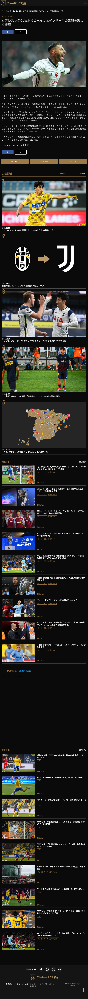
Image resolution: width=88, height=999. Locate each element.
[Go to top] (85, 990)
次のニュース (73, 162)
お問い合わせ (30, 984)
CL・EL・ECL (42, 472)
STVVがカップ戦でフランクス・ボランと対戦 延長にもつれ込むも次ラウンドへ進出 (61, 912)
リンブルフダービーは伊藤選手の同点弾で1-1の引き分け (60, 777)
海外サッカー (52, 472)
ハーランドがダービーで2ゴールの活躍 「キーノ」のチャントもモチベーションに (61, 934)
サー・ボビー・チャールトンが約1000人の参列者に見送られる (61, 867)
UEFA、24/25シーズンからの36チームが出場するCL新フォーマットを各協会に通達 (61, 489)
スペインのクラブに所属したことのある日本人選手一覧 (25, 451)
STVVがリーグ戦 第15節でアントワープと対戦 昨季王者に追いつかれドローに (61, 845)
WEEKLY (62, 173)
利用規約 (9, 984)
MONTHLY (83, 173)
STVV (39, 761)
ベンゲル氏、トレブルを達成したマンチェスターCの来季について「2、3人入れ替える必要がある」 (61, 623)
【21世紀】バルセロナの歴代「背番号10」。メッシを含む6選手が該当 (31, 396)
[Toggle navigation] (85, 3)
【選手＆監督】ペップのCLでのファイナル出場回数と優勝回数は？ (61, 578)
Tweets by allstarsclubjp (12, 676)
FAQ (19, 984)
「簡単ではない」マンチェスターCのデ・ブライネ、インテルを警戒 (61, 645)
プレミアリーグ (42, 872)
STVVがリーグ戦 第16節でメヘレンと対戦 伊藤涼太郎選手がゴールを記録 (61, 823)
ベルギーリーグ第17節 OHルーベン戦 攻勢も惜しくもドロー (61, 800)
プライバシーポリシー (48, 984)
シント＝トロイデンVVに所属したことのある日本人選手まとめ (27, 230)
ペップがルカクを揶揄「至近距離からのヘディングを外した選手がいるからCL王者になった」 (61, 556)
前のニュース (15, 162)
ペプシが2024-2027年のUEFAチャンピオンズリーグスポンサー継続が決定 (61, 534)
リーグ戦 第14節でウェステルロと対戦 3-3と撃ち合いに (60, 888)
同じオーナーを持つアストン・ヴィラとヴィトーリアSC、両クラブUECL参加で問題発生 (61, 512)
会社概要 (33, 986)
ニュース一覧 (44, 162)
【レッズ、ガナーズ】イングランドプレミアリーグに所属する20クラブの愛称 (34, 341)
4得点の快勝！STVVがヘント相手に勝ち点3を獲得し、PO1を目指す (61, 756)
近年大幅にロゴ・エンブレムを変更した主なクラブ (23, 285)
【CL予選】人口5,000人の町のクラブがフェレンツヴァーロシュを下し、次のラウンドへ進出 (61, 467)
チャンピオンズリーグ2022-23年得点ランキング (57, 600)
